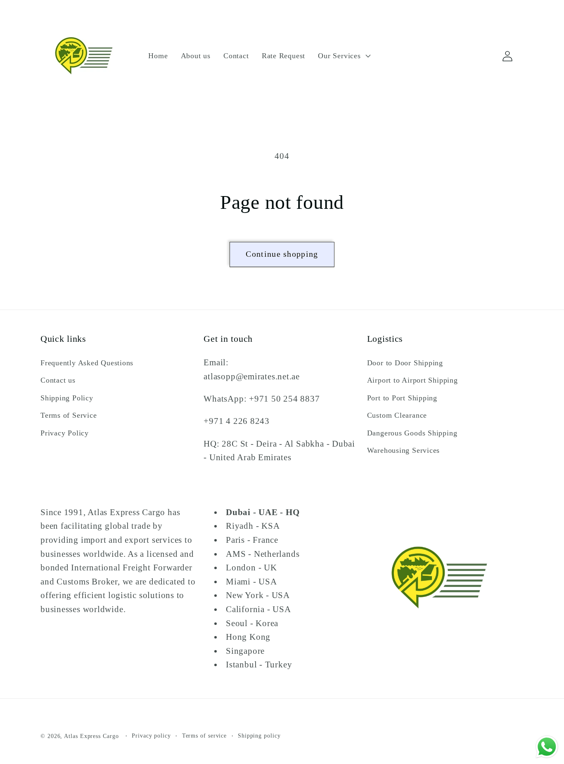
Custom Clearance (397, 415)
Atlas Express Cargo (91, 736)
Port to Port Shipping (402, 398)
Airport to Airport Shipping (412, 380)
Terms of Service (68, 415)
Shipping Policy (66, 398)
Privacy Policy (64, 433)
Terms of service (204, 735)
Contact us (58, 380)
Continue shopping (282, 254)
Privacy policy (151, 735)
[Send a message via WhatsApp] (547, 747)
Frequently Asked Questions (86, 363)
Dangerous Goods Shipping (412, 433)
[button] (343, 56)
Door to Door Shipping (405, 363)
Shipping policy (259, 735)
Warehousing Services (403, 450)
